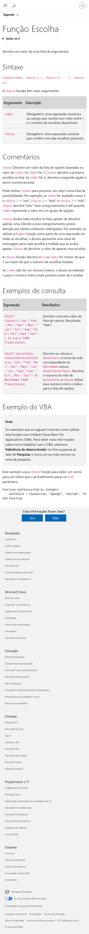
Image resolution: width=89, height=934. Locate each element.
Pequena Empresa (14, 768)
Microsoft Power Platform (17, 821)
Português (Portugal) (21, 891)
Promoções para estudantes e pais (22, 696)
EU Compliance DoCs (68, 920)
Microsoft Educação (15, 656)
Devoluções (11, 617)
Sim (32, 518)
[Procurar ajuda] (14, 5)
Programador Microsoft (16, 787)
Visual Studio (11, 834)
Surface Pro (10, 539)
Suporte (9, 14)
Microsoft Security (14, 729)
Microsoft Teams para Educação (21, 670)
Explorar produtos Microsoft (19, 572)
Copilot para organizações (18, 552)
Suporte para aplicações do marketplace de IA (28, 801)
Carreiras (9, 853)
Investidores (11, 879)
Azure (8, 735)
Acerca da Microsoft (15, 859)
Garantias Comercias (15, 637)
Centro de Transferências (17, 604)
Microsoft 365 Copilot (16, 755)
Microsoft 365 (12, 565)
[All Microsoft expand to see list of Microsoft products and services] (5, 6)
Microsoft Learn (13, 794)
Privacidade (35, 914)
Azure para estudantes (16, 703)
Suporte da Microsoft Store (18, 611)
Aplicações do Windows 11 (18, 579)
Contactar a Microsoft (16, 914)
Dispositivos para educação (18, 663)
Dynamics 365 (12, 742)
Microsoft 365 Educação (17, 676)
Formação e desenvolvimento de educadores (27, 690)
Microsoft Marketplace (16, 814)
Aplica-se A (13, 38)
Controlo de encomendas (17, 624)
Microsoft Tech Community (18, 807)
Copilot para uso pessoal (17, 559)
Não (56, 518)
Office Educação (13, 683)
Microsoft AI (11, 722)
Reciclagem (11, 631)
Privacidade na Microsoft (17, 873)
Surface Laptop (12, 545)
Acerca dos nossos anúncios (41, 920)
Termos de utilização (54, 914)
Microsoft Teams (13, 762)
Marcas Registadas (14, 920)
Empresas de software (16, 827)
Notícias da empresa (15, 866)
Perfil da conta (12, 598)
